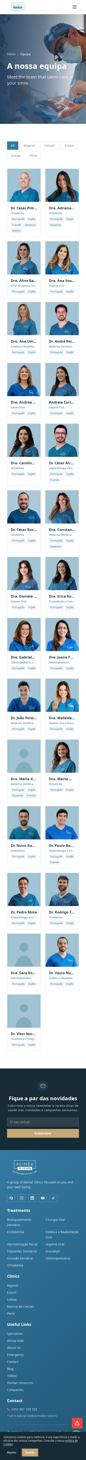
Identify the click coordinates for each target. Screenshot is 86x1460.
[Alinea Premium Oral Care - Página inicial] (17, 7)
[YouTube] (43, 1198)
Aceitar (30, 1452)
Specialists (15, 1334)
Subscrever (43, 1133)
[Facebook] (11, 1198)
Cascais (49, 145)
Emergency (15, 1355)
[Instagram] (22, 1198)
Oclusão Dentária (20, 1258)
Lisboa (15, 155)
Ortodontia (15, 1265)
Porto (33, 155)
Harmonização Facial (22, 1244)
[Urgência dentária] (77, 1423)
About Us (14, 1348)
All (13, 145)
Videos (12, 1376)
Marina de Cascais (20, 1306)
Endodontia (15, 1232)
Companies (15, 1390)
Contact (12, 1362)
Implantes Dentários (22, 1251)
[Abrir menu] (74, 7)
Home (11, 54)
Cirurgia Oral (55, 1220)
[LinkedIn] (32, 1198)
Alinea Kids (15, 1341)
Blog (10, 1369)
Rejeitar (12, 1452)
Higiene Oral (55, 1244)
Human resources (20, 1383)
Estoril (69, 145)
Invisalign (53, 1251)
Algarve (29, 145)
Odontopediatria (58, 1258)
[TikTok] (53, 1198)
